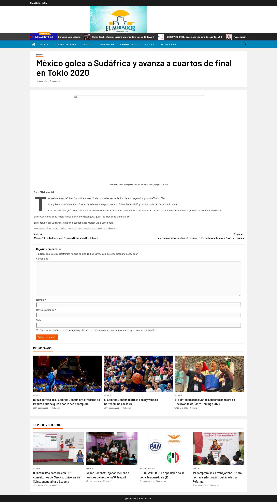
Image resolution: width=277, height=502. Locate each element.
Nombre (41, 300)
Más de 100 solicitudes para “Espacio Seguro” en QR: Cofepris (66, 236)
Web (38, 320)
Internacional (169, 44)
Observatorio (106, 44)
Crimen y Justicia (129, 44)
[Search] (244, 44)
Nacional (150, 44)
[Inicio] (33, 45)
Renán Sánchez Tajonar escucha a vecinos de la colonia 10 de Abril (103, 37)
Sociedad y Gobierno (66, 44)
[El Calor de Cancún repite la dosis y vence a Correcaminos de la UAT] (138, 374)
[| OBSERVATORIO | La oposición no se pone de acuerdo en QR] (165, 448)
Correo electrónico (46, 310)
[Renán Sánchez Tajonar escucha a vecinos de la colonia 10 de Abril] (111, 448)
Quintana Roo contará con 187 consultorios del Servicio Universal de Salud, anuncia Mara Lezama (56, 477)
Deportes (39, 55)
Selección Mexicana (86, 228)
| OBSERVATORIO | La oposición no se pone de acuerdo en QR (174, 37)
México (64, 228)
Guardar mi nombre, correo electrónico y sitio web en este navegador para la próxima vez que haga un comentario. (98, 330)
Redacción (43, 81)
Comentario (43, 258)
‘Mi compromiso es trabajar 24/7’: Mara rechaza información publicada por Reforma (217, 477)
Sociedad (36, 468)
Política (88, 44)
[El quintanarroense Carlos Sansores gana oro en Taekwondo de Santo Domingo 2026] (209, 374)
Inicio (43, 44)
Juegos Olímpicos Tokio (49, 228)
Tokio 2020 (111, 228)
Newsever (131, 498)
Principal (72, 228)
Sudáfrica (101, 228)
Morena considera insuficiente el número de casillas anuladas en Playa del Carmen (201, 236)
